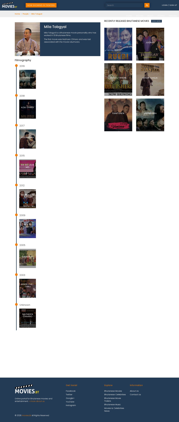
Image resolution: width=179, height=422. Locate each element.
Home (129, 15)
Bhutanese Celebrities (115, 394)
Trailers (173, 15)
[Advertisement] (57, 351)
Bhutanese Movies (113, 391)
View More (156, 21)
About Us (134, 391)
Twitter (69, 394)
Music (150, 15)
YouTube (70, 401)
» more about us (37, 401)
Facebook (70, 391)
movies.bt (26, 415)
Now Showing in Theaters (41, 5)
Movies (139, 15)
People (161, 15)
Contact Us (135, 394)
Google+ (70, 398)
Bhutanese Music (112, 404)
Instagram (71, 405)
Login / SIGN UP (169, 5)
